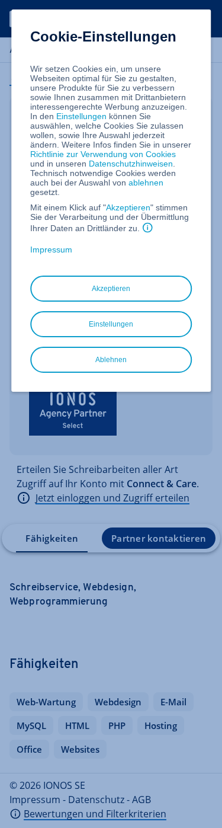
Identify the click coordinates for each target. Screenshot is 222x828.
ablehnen (145, 182)
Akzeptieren (128, 207)
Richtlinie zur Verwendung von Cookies (103, 154)
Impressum (51, 249)
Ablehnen (111, 360)
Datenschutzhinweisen (131, 163)
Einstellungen (81, 116)
